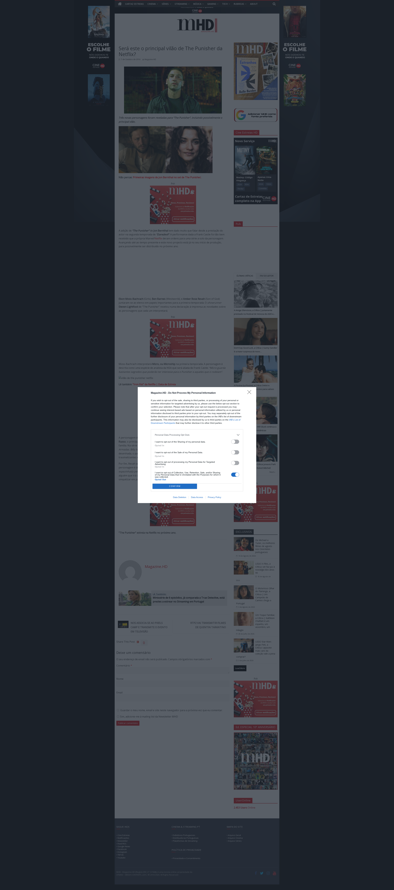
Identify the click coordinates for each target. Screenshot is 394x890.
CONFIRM (175, 486)
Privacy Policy (214, 497)
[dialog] (197, 445)
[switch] (235, 442)
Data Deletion (179, 497)
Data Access (197, 497)
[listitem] (197, 435)
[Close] (250, 393)
